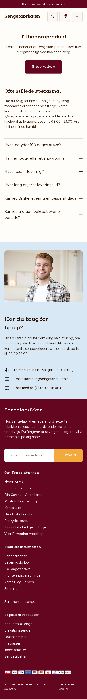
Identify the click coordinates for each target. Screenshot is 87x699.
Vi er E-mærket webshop (24, 534)
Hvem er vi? (13, 482)
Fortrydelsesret (16, 521)
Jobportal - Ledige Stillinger (25, 527)
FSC (7, 595)
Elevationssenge (17, 630)
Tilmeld (68, 455)
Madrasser (12, 643)
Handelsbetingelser (19, 514)
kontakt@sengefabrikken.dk (47, 379)
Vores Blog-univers (19, 582)
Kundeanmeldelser (19, 488)
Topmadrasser (15, 650)
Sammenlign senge (19, 602)
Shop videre (43, 67)
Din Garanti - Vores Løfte (23, 495)
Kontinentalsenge (18, 624)
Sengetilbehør (15, 556)
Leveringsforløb (16, 562)
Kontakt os (12, 508)
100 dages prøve (17, 569)
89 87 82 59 (36, 370)
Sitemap (11, 589)
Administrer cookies (67, 686)
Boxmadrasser (15, 637)
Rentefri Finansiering (20, 501)
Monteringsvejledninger (23, 575)
